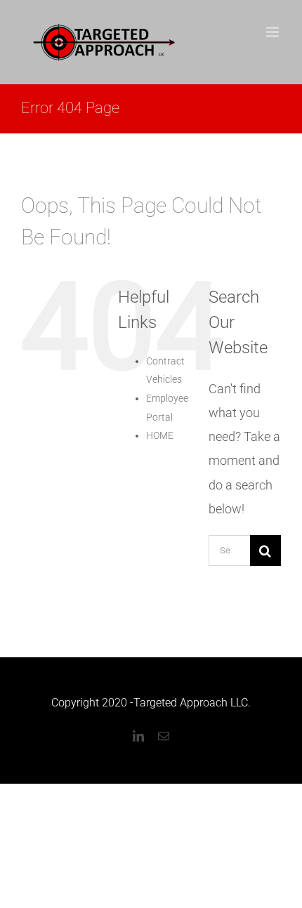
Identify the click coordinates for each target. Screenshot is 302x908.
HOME (159, 435)
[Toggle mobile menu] (273, 32)
